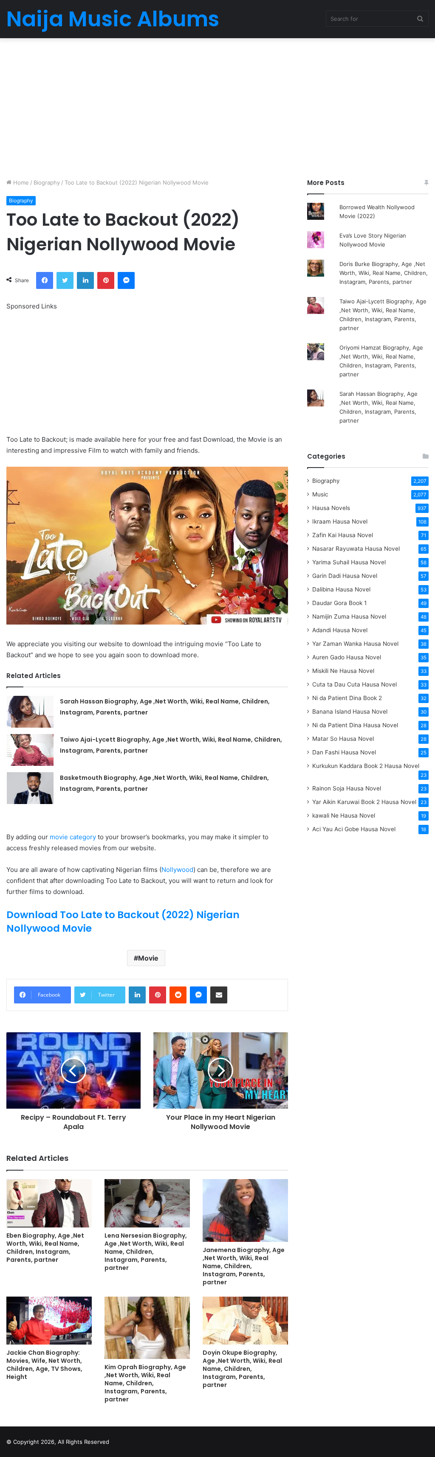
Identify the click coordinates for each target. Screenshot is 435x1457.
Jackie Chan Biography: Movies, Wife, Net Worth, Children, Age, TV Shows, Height (44, 1364)
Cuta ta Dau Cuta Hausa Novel (354, 684)
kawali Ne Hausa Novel (343, 815)
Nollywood (177, 870)
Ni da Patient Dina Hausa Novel (355, 725)
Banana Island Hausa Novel (349, 711)
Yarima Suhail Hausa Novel (349, 562)
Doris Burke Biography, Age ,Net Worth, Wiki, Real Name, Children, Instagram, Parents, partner (383, 273)
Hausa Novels (331, 507)
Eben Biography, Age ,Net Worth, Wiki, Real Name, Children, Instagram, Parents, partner (45, 1247)
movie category (73, 837)
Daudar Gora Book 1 (339, 603)
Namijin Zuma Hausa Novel (349, 616)
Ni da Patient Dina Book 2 (347, 698)
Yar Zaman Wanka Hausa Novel (355, 643)
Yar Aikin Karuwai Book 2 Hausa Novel (364, 802)
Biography (47, 182)
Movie (148, 958)
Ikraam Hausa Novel (339, 521)
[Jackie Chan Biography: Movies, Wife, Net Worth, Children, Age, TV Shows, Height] (49, 1321)
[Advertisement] (217, 106)
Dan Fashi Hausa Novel (344, 752)
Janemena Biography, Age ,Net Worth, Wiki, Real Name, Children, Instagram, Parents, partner (244, 1266)
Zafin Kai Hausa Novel (342, 535)
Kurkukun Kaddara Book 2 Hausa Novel (365, 765)
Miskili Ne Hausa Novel (343, 670)
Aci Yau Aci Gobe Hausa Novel (353, 829)
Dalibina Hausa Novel (341, 589)
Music (320, 494)
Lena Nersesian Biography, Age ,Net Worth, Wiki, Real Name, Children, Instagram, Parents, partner (146, 1251)
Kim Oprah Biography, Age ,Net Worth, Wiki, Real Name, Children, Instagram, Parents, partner (145, 1383)
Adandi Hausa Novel (339, 630)
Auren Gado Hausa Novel (346, 657)
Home (20, 182)
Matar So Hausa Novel (343, 738)
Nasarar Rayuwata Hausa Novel (356, 548)
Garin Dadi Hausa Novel (344, 575)
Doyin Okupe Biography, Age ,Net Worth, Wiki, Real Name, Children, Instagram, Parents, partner (242, 1368)
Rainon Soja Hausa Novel (346, 788)
